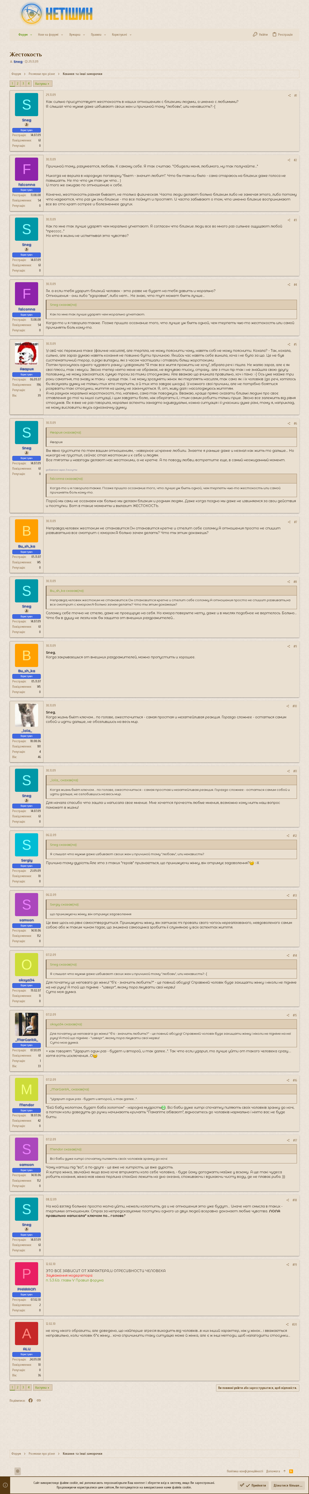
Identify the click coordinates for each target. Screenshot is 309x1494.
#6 (295, 423)
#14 (295, 955)
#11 (295, 771)
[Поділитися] (289, 95)
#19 (295, 1265)
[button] (31, 34)
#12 (295, 836)
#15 (295, 1015)
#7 (295, 522)
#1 (295, 95)
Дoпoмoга (273, 1471)
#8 (295, 582)
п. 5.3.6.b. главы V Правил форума (75, 1280)
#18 (295, 1200)
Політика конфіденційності (245, 1471)
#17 (295, 1140)
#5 (295, 344)
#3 (295, 220)
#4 (295, 285)
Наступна (41, 84)
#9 (295, 646)
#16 (295, 1080)
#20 (294, 1324)
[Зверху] (284, 1471)
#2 (295, 160)
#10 (295, 706)
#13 (295, 895)
